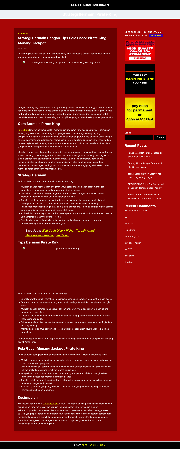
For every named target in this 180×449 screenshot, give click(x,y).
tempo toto (130, 230)
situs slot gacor (132, 236)
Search (128, 133)
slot (126, 217)
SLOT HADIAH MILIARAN (94, 445)
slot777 (128, 249)
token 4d (129, 223)
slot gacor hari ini (133, 243)
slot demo (129, 256)
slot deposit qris (51, 403)
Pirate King (23, 130)
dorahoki (129, 262)
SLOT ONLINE (23, 33)
